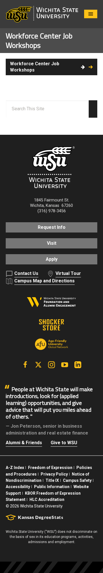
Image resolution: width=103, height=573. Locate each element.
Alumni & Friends (24, 442)
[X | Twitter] (38, 364)
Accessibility (18, 486)
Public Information (52, 486)
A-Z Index (15, 467)
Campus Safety (77, 480)
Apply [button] (52, 259)
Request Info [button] (52, 227)
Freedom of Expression (50, 467)
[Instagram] (51, 364)
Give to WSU (64, 442)
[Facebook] (25, 364)
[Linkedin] (77, 364)
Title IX (52, 480)
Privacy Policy (54, 474)
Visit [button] (51, 243)
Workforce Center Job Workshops (34, 67)
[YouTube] (64, 364)
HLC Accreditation (46, 499)
